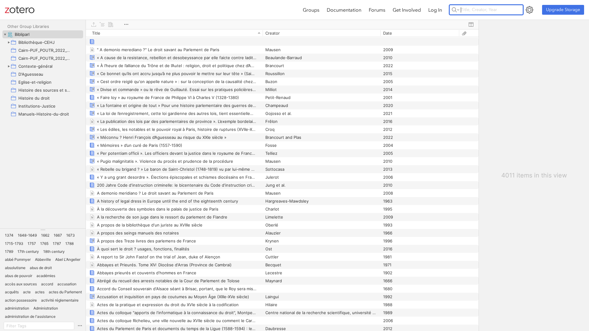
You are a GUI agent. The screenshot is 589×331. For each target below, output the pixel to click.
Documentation (344, 10)
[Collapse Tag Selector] (43, 230)
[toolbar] (282, 24)
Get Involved (407, 10)
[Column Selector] (471, 25)
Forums (377, 10)
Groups (311, 10)
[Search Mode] (455, 10)
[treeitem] (42, 34)
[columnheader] (174, 33)
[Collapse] (4, 34)
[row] (282, 33)
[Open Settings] (529, 10)
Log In (435, 10)
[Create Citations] (102, 25)
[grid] (282, 180)
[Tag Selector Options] (80, 326)
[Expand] (8, 42)
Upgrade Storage (563, 9)
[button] (9, 235)
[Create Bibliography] (111, 25)
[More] (126, 25)
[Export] (94, 25)
